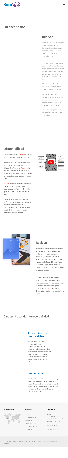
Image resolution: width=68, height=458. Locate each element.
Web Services (35, 373)
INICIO (27, 414)
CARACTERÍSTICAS (31, 423)
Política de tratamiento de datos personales (18, 441)
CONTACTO (28, 429)
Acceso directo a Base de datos (37, 334)
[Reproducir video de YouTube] (51, 162)
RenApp (21, 154)
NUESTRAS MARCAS (31, 426)
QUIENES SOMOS (30, 417)
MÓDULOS (28, 420)
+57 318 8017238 (51, 425)
